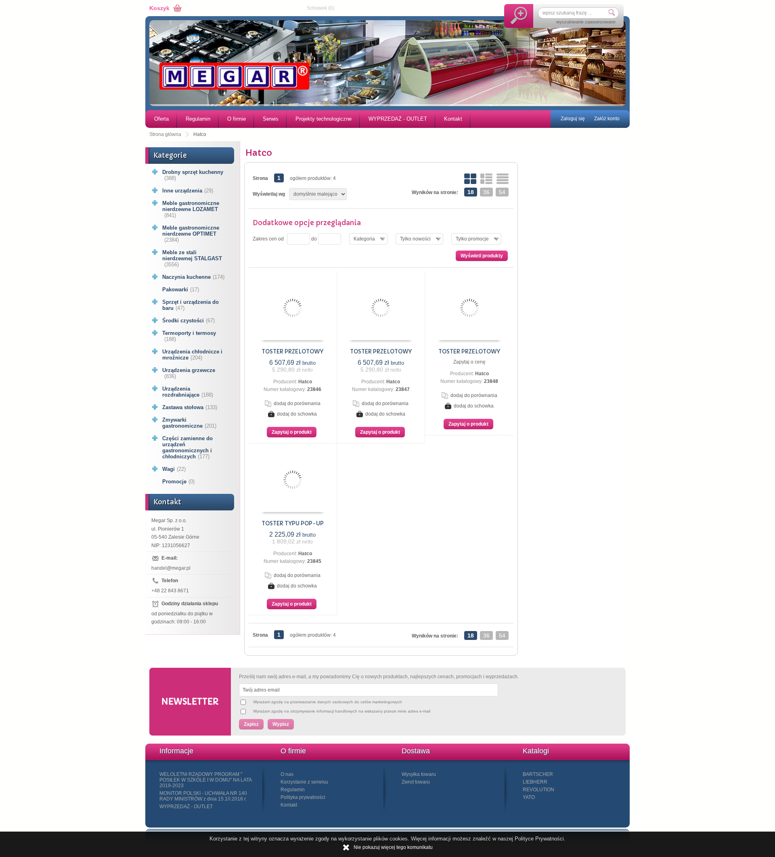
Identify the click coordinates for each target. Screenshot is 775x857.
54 (502, 192)
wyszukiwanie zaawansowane (586, 21)
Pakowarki (180, 289)
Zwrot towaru (416, 782)
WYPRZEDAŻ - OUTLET (398, 119)
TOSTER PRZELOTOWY (292, 351)
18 (470, 192)
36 (486, 192)
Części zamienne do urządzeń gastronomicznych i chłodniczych (187, 447)
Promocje (178, 482)
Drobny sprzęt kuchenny (192, 175)
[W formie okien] (470, 178)
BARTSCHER (538, 774)
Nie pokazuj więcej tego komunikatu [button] (393, 847)
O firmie (236, 119)
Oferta (161, 119)
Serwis (271, 119)
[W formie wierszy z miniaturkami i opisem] (486, 178)
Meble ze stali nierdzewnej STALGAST (192, 258)
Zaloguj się (573, 118)
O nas (287, 774)
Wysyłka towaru (419, 774)
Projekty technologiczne (323, 119)
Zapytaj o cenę (469, 362)
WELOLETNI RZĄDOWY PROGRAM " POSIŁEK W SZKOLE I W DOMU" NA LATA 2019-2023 (205, 779)
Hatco (305, 382)
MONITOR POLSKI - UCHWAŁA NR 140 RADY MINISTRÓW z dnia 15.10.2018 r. (203, 796)
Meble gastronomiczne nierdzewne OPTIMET (190, 234)
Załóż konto (607, 118)
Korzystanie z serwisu (304, 782)
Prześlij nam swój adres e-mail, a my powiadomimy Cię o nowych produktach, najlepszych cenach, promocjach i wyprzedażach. (379, 676)
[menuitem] (161, 119)
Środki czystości (188, 321)
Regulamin (198, 119)
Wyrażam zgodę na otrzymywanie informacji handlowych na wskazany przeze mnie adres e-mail (341, 711)
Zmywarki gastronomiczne (189, 423)
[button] (368, 239)
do (314, 239)
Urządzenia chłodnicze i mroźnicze (192, 355)
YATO (529, 797)
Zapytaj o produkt (292, 432)
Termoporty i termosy (189, 336)
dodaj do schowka (297, 414)
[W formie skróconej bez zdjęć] (502, 178)
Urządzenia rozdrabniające (187, 392)
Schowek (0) (320, 8)
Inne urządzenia (187, 191)
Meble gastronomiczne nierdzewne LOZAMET (190, 209)
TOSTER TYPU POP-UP (293, 523)
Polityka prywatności (303, 797)
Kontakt (453, 119)
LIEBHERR (535, 782)
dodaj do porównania (297, 403)
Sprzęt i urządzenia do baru (190, 305)
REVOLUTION (538, 789)
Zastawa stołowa (189, 407)
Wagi (174, 469)
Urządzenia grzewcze (188, 373)
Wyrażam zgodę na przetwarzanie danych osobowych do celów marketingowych (327, 702)
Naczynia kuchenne (193, 277)
